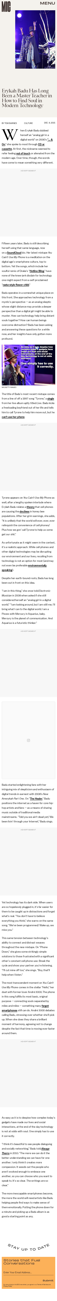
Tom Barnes (11, 123)
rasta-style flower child (16, 284)
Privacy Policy (8, 1286)
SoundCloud (14, 252)
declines (24, 511)
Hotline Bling (37, 271)
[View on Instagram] (28, 740)
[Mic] (6, 6)
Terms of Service (42, 1284)
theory (30, 507)
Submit (48, 1280)
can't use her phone (13, 417)
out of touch (23, 153)
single (50, 398)
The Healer (36, 798)
